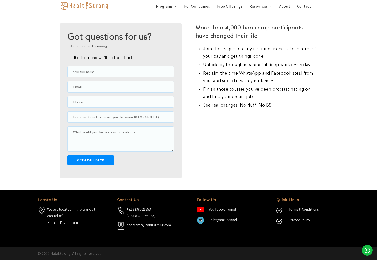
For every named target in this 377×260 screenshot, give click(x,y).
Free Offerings (230, 7)
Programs (164, 7)
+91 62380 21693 (139, 209)
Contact (304, 7)
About (284, 7)
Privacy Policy (299, 220)
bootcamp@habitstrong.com (149, 225)
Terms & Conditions (303, 209)
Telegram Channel (223, 219)
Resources (259, 7)
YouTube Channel (222, 209)
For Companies (197, 7)
